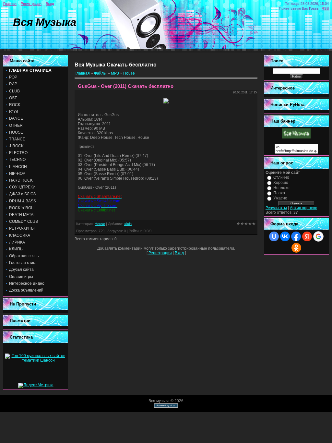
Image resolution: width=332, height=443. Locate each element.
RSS (325, 8)
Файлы (100, 73)
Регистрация (31, 4)
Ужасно (280, 198)
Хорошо (280, 182)
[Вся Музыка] (296, 137)
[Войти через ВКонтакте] (285, 236)
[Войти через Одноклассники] (296, 248)
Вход (50, 4)
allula (128, 224)
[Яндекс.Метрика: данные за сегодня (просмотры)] (35, 385)
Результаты (276, 208)
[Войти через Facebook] (296, 236)
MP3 (115, 73)
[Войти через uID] (274, 236)
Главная (10, 4)
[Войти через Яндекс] (307, 236)
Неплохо (281, 188)
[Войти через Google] (318, 236)
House (129, 73)
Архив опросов (303, 208)
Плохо (279, 193)
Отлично (281, 177)
